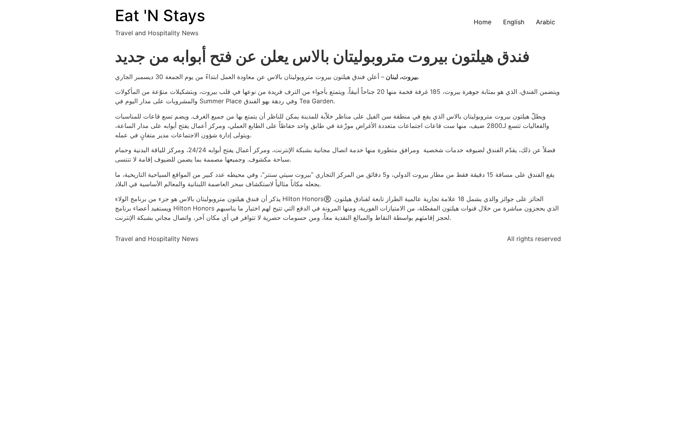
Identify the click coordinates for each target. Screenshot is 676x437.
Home (482, 22)
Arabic (545, 22)
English (513, 22)
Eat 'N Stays (160, 15)
